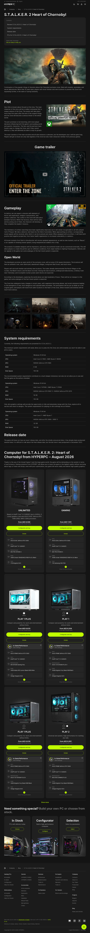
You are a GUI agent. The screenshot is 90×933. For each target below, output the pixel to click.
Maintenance (42, 884)
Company (12, 9)
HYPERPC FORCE (26, 877)
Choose (17, 829)
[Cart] (78, 4)
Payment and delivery (61, 880)
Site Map (83, 930)
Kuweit (25, 924)
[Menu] (85, 4)
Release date (11, 31)
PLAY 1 (65, 619)
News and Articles (77, 911)
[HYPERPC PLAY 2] (66, 707)
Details (24, 533)
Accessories (24, 885)
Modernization (42, 880)
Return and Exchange (61, 893)
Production (75, 884)
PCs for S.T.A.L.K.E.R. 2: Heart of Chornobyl (21, 35)
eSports (74, 900)
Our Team (75, 882)
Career (74, 887)
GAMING (65, 510)
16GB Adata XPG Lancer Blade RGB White (23, 670)
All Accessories (25, 888)
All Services (41, 877)
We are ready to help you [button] (13, 42)
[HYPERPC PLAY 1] (66, 594)
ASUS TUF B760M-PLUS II (59, 664)
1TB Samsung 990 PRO (59, 563)
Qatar (16, 924)
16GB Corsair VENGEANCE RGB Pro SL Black (23, 557)
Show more (45, 802)
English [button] (20, 1)
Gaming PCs (7, 874)
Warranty (57, 882)
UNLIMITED (24, 510)
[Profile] (81, 4)
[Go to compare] (74, 4)
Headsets (24, 898)
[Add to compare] (41, 472)
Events (74, 903)
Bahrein (37, 924)
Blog (19, 9)
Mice (22, 895)
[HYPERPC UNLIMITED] (24, 489)
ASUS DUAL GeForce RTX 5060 (20, 540)
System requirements (14, 28)
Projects (74, 895)
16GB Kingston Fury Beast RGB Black (62, 670)
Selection (72, 820)
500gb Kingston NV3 (17, 676)
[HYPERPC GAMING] (66, 489)
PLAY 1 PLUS (24, 619)
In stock (6, 880)
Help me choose (8, 884)
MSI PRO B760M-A (16, 552)
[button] (10, 1)
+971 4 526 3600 (81, 1)
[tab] (24, 613)
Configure (45, 831)
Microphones (25, 903)
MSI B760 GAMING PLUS (59, 777)
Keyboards (24, 893)
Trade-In (40, 882)
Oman (20, 924)
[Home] (5, 9)
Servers (23, 874)
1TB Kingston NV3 (16, 563)
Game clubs (41, 893)
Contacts (74, 877)
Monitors (23, 890)
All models (7, 877)
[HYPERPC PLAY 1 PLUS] (24, 594)
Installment (58, 877)
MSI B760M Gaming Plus (18, 664)
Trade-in (57, 884)
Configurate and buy (24, 528)
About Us (75, 880)
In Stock (17, 820)
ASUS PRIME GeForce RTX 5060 (20, 653)
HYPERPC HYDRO (26, 880)
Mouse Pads (24, 900)
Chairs (23, 905)
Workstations (8, 890)
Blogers (74, 898)
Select (72, 829)
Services (40, 874)
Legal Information (74, 930)
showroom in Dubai (24, 919)
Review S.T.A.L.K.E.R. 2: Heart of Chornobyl (21, 24)
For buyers (58, 874)
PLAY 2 (65, 732)
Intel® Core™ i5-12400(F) (18, 546)
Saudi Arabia (31, 924)
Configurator (45, 820)
